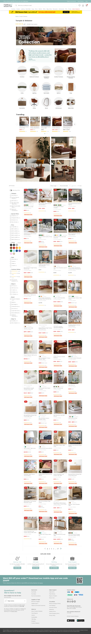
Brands (17, 16)
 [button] (74, 124)
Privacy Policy (14, 611)
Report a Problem (53, 595)
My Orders (33, 593)
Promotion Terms (53, 607)
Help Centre (51, 591)
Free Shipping (52, 605)
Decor (46, 108)
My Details (33, 591)
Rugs (71, 93)
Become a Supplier (35, 601)
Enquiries (33, 621)
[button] (44, 133)
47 (78, 185)
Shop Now (17, 568)
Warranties (51, 609)
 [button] (17, 124)
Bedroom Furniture (34, 76)
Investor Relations (35, 623)
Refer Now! (25, 1)
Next (80, 185)
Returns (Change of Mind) (54, 603)
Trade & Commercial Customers (38, 605)
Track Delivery (81, 1)
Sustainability (34, 617)
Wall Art (58, 93)
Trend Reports (34, 613)
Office (34, 108)
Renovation (22, 108)
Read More (72, 568)
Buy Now (35, 568)
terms (41, 583)
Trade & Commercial (71, 1)
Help (86, 1)
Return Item (52, 597)
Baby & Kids (71, 108)
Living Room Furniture (46, 77)
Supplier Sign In (34, 603)
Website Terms (52, 611)
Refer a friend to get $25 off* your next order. (16, 1)
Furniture (22, 76)
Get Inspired (54, 568)
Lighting (34, 93)
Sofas (22, 93)
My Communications (35, 595)
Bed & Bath (46, 93)
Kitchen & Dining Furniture (71, 77)
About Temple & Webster (36, 611)
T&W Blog (33, 619)
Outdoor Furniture (58, 76)
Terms (22, 608)
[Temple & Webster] (8, 5)
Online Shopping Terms (54, 613)
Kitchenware (59, 108)
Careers (33, 615)
